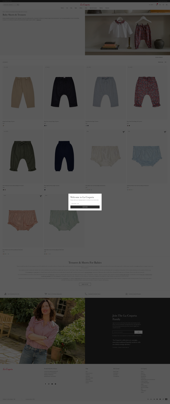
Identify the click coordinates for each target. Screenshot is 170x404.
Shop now (85, 207)
